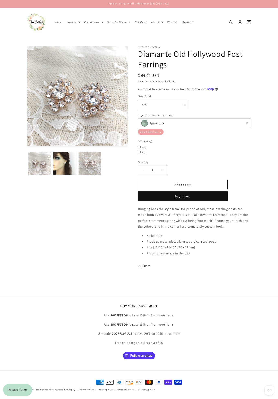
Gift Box (143, 141)
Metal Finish (145, 96)
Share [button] (146, 266)
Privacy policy (105, 389)
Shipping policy (146, 389)
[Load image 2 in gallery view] (64, 163)
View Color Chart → (151, 131)
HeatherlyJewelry (44, 389)
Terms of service (125, 389)
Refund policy (86, 389)
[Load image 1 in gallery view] (39, 163)
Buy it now (182, 196)
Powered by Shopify (65, 389)
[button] (73, 22)
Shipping (143, 81)
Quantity (143, 162)
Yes (144, 147)
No (143, 152)
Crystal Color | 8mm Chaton (156, 115)
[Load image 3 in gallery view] (89, 163)
